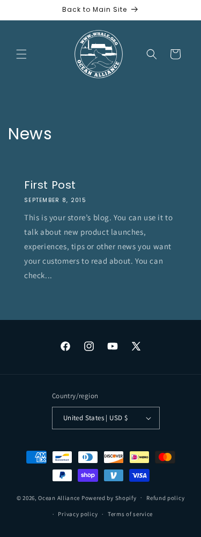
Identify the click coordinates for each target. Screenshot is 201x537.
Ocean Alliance (59, 497)
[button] (21, 54)
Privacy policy (78, 514)
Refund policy (165, 498)
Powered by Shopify (109, 497)
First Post (50, 185)
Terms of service (130, 514)
